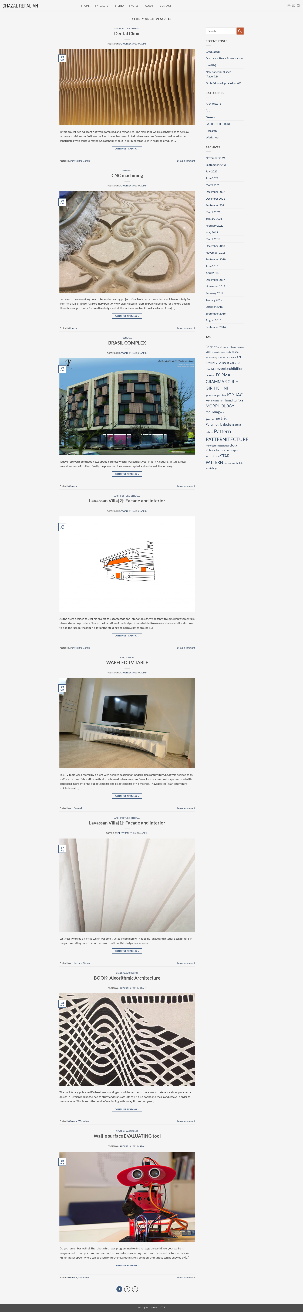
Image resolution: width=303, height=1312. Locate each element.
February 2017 (214, 293)
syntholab (237, 462)
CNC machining (127, 175)
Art (122, 657)
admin (143, 44)
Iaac (224, 395)
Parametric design (219, 424)
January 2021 (214, 218)
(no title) (211, 65)
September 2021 (216, 205)
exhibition (235, 368)
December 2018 (215, 245)
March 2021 (213, 212)
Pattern (222, 431)
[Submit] (240, 31)
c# (228, 362)
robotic (233, 445)
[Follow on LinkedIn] (298, 5)
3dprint (211, 347)
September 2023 (216, 164)
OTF (222, 412)
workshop (211, 468)
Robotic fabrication (218, 450)
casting (235, 362)
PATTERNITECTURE (218, 123)
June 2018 (212, 266)
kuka (209, 400)
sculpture (213, 456)
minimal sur (217, 401)
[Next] (135, 1289)
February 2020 (214, 225)
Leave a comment (186, 160)
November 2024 (215, 157)
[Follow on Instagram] (289, 5)
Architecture (122, 28)
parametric (216, 418)
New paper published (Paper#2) (218, 74)
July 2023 (211, 171)
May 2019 (212, 232)
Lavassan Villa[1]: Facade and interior (127, 822)
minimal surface (233, 400)
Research (211, 130)
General (135, 28)
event (222, 368)
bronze (221, 362)
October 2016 (214, 306)
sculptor (234, 450)
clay (208, 368)
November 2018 (215, 252)
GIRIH (232, 381)
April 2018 (212, 272)
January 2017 (214, 300)
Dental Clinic (127, 33)
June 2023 (212, 178)
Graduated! (213, 51)
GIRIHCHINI (217, 388)
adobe (228, 352)
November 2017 (215, 286)
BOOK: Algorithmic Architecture (127, 977)
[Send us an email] (293, 5)
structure (227, 463)
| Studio (119, 5)
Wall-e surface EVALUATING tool (127, 1136)
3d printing (221, 347)
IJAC (238, 394)
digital (213, 369)
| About (148, 5)
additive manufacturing (215, 352)
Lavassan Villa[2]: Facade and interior (127, 500)
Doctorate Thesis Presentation (224, 58)
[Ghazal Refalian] (20, 6)
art (239, 357)
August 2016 (213, 320)
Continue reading (127, 148)
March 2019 (213, 239)
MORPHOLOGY (220, 405)
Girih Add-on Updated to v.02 (223, 83)
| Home (85, 5)
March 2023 (213, 184)
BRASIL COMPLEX (127, 342)
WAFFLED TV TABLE (127, 662)
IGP (230, 394)
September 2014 (216, 327)
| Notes (133, 5)
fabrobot (210, 375)
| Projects (101, 5)
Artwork (210, 362)
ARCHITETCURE (227, 357)
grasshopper (214, 395)
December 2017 (215, 279)
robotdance (223, 446)
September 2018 (216, 259)
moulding (213, 412)
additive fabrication (235, 347)
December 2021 (215, 198)
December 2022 (215, 191)
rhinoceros (212, 445)
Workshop (132, 973)
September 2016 (216, 313)
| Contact (165, 5)
